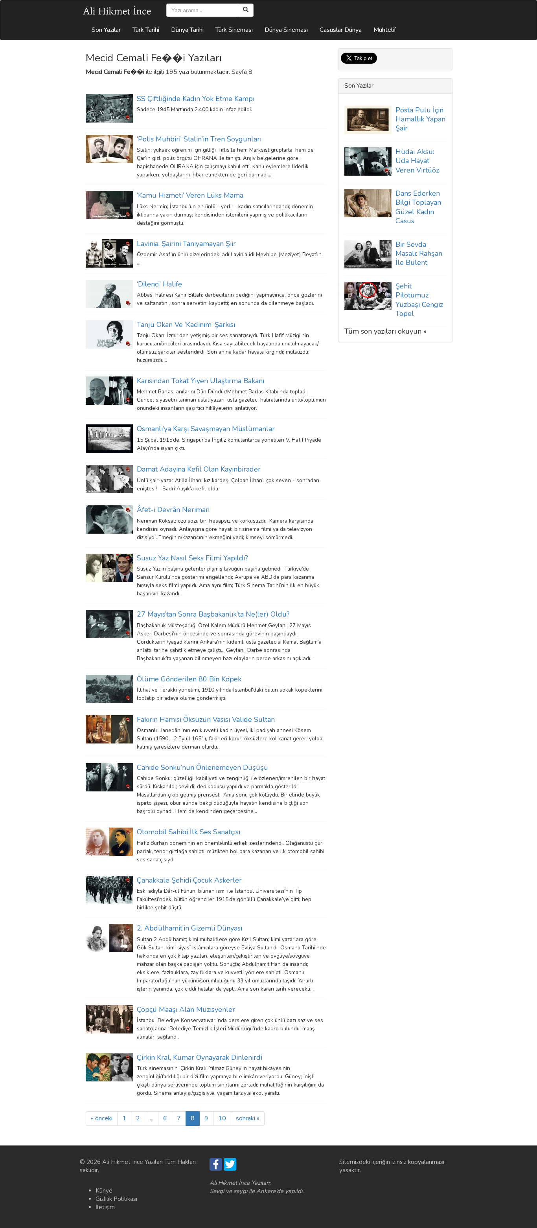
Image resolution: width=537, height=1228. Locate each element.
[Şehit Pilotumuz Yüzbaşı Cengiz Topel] (368, 295)
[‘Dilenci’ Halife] (109, 293)
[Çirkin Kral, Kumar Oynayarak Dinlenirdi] (109, 1067)
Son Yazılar (106, 30)
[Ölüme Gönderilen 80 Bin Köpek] (109, 688)
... (151, 1118)
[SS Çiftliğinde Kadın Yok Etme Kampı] (109, 108)
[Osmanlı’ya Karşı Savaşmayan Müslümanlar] (109, 438)
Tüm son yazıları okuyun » (385, 331)
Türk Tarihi (145, 30)
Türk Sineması (234, 30)
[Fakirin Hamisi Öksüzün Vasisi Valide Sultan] (109, 728)
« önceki (101, 1118)
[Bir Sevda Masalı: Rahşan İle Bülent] (368, 254)
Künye (104, 1191)
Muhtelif (384, 30)
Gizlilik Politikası (116, 1199)
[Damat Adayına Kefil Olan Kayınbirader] (109, 478)
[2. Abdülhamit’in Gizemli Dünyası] (109, 937)
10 (222, 1118)
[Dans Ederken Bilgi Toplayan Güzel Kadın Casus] (368, 202)
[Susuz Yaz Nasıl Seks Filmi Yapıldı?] (109, 567)
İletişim (105, 1207)
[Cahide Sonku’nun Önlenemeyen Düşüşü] (109, 777)
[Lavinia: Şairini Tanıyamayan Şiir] (109, 252)
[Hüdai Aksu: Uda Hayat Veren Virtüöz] (368, 161)
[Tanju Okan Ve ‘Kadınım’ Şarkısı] (109, 333)
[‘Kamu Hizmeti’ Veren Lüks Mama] (109, 204)
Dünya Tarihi (187, 30)
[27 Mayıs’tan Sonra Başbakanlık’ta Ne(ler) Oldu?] (109, 623)
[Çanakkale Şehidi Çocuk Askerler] (109, 889)
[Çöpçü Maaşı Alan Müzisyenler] (109, 1018)
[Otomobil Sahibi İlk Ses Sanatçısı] (109, 841)
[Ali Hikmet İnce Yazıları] (117, 10)
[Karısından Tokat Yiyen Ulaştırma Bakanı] (109, 390)
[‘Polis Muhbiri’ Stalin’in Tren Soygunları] (109, 148)
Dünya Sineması (286, 30)
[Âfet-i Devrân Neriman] (109, 519)
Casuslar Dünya (341, 30)
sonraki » (247, 1118)
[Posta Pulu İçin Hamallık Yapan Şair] (368, 119)
